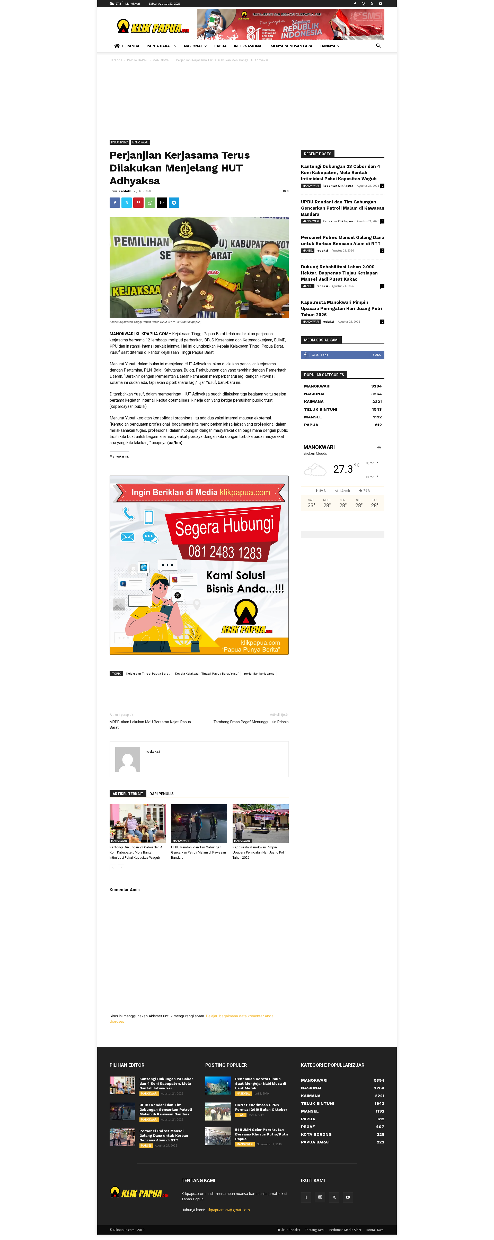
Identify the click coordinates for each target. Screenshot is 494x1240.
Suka (377, 355)
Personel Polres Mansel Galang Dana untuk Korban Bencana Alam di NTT (163, 1135)
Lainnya (328, 46)
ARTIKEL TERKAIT (128, 794)
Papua (220, 46)
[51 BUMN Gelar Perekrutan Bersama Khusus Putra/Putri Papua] (218, 1136)
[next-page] (121, 868)
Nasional (193, 46)
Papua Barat (159, 46)
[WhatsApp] (150, 202)
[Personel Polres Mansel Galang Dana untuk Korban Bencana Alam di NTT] (122, 1137)
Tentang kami (314, 1230)
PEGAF (241, 1115)
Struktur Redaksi (288, 1230)
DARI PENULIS (161, 794)
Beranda (130, 46)
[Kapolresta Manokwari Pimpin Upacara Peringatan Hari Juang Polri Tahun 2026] (261, 823)
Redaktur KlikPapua (338, 185)
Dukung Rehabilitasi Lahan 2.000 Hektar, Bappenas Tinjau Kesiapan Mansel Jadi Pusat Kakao (339, 273)
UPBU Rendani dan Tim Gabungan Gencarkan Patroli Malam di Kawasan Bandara (198, 852)
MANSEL (308, 250)
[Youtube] (380, 3)
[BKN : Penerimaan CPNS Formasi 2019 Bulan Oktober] (218, 1112)
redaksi (127, 191)
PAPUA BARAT (137, 60)
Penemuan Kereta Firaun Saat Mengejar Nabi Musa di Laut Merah (260, 1083)
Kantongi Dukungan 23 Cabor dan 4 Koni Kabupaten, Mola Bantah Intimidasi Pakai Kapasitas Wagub (136, 852)
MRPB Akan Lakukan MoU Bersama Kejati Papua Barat (150, 725)
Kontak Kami (375, 1230)
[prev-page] (113, 868)
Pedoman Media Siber (345, 1230)
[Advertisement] (247, 102)
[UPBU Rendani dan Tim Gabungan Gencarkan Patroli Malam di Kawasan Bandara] (199, 823)
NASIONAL (243, 1093)
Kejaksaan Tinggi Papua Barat (148, 673)
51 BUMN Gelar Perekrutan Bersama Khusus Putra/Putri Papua (261, 1134)
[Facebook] (355, 3)
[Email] (162, 202)
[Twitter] (372, 3)
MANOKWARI (162, 60)
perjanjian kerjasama (259, 673)
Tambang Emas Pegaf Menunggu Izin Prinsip (251, 722)
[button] (378, 46)
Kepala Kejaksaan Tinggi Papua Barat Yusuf (207, 673)
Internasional (248, 46)
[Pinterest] (138, 202)
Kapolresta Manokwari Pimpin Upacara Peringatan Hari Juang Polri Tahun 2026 (259, 852)
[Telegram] (174, 202)
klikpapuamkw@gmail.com (228, 1209)
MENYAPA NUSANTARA (291, 46)
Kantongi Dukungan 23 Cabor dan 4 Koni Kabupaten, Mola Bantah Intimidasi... (166, 1083)
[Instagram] (363, 3)
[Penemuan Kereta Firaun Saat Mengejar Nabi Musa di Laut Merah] (218, 1086)
